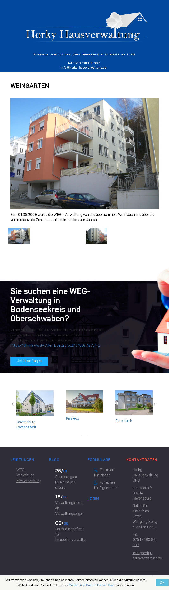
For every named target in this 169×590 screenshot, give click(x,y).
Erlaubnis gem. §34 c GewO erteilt (66, 482)
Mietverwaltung (28, 481)
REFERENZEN (90, 54)
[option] (35, 411)
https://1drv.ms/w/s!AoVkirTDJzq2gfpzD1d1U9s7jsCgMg (54, 345)
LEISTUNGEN (72, 54)
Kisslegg (72, 418)
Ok (162, 582)
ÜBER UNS (56, 54)
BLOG (104, 54)
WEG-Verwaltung (25, 472)
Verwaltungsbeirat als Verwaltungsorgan (68, 508)
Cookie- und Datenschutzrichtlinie (91, 585)
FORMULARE (117, 54)
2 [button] (88, 435)
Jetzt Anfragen (29, 361)
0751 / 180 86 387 (86, 63)
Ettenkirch (123, 421)
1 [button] (81, 435)
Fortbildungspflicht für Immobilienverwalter (68, 534)
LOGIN (131, 54)
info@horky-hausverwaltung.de (84, 67)
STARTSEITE (40, 54)
